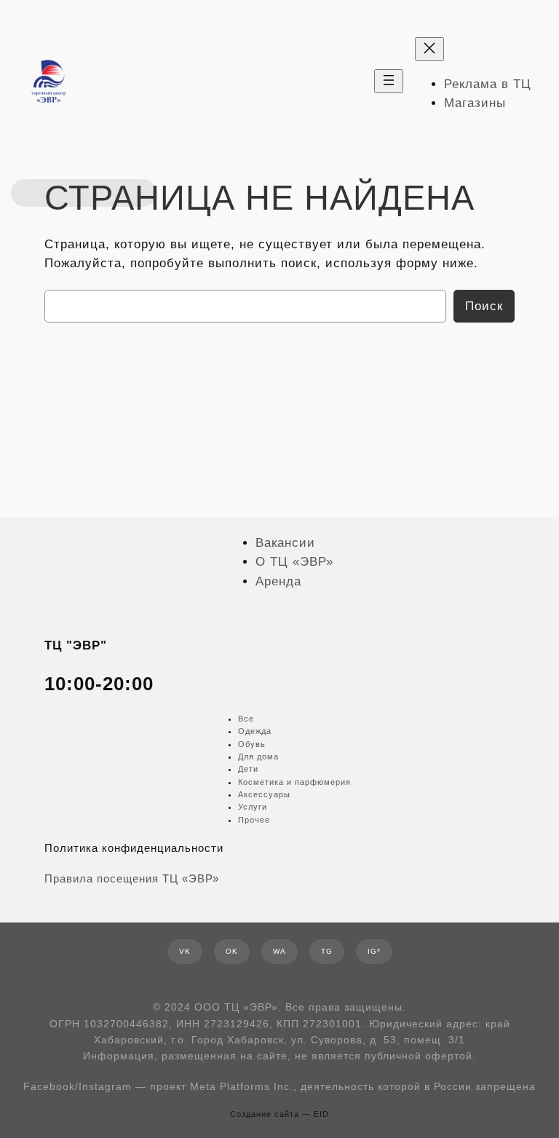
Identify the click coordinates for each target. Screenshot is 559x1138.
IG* (374, 951)
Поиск (484, 306)
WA (279, 951)
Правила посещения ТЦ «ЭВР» (131, 879)
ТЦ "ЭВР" (75, 645)
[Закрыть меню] (429, 49)
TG (327, 951)
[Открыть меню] (388, 81)
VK (185, 951)
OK (232, 951)
